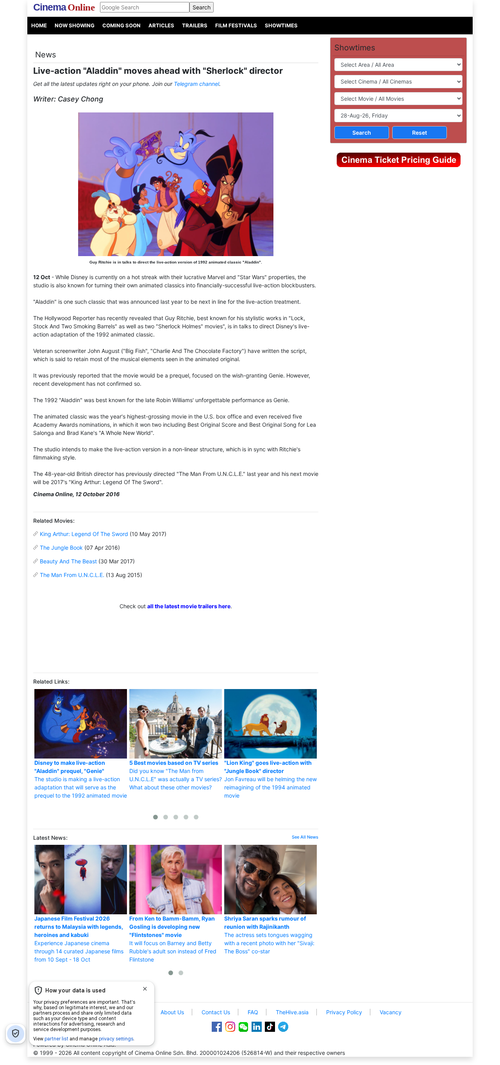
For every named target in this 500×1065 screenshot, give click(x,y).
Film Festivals (236, 25)
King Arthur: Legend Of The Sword (84, 534)
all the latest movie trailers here (188, 606)
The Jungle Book (61, 547)
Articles (161, 25)
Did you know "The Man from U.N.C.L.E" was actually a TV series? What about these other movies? (175, 775)
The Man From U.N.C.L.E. (72, 575)
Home (39, 25)
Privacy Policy (344, 1012)
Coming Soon (121, 25)
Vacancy (391, 1012)
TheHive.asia (292, 1012)
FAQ (253, 1012)
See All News (305, 837)
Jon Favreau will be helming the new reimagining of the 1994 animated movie (270, 779)
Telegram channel (196, 83)
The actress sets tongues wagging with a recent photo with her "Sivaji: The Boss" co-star (269, 935)
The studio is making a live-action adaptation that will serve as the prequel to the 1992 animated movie (80, 779)
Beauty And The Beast (68, 561)
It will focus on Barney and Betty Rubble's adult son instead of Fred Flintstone (172, 939)
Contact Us (216, 1012)
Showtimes (281, 25)
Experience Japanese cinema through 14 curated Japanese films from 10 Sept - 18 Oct (78, 939)
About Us (172, 1012)
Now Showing (75, 25)
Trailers (194, 25)
